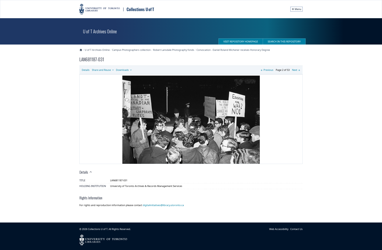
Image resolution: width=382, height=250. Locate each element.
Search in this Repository (284, 41)
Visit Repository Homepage (240, 41)
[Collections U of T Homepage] (80, 49)
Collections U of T (97, 229)
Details (86, 70)
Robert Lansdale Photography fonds (173, 50)
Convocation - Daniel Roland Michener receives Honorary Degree (233, 50)
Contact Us (296, 229)
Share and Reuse (101, 70)
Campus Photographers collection (131, 50)
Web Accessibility (278, 229)
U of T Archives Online (97, 50)
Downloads (122, 70)
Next (294, 70)
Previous (268, 70)
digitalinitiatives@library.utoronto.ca (163, 205)
